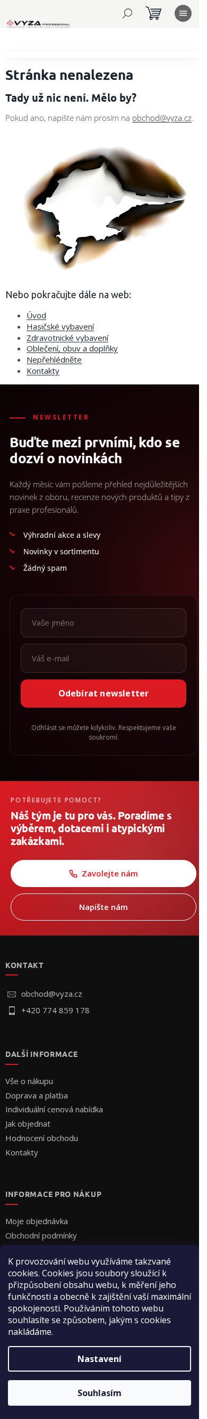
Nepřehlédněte (54, 359)
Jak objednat (27, 1123)
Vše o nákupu (29, 1081)
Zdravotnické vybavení (67, 337)
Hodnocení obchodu (41, 1138)
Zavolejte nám (110, 873)
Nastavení (99, 1359)
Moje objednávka (36, 1221)
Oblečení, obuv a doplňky (72, 348)
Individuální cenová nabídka (54, 1109)
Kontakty (43, 370)
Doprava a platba (36, 1095)
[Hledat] (127, 13)
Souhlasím (99, 1393)
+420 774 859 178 (55, 1010)
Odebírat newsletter (103, 693)
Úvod (36, 315)
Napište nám (103, 906)
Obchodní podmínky (41, 1235)
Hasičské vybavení (60, 326)
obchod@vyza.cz (162, 117)
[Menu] (183, 13)
